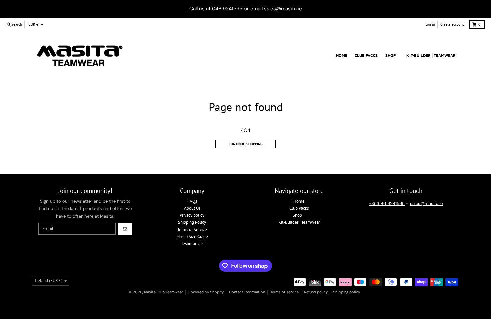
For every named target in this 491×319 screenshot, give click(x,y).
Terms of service (284, 292)
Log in (430, 24)
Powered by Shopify (206, 292)
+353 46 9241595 (387, 203)
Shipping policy (346, 292)
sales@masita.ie (426, 203)
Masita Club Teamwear (163, 292)
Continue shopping (246, 144)
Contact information (247, 292)
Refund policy (316, 292)
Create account (452, 24)
